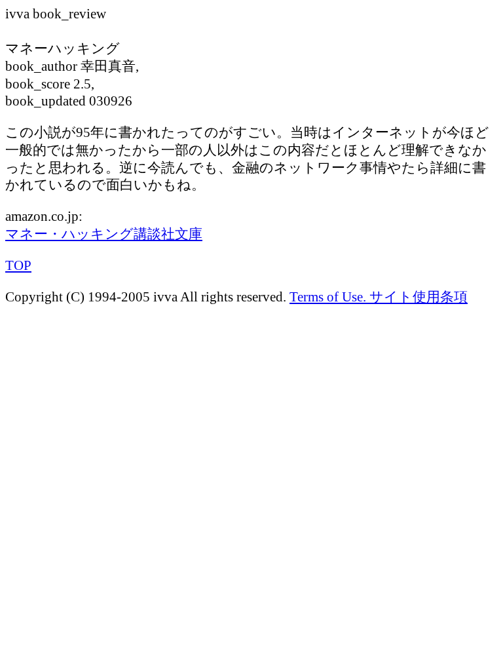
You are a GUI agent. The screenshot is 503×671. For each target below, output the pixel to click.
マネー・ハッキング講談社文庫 (103, 234)
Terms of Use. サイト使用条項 (378, 297)
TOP (18, 265)
